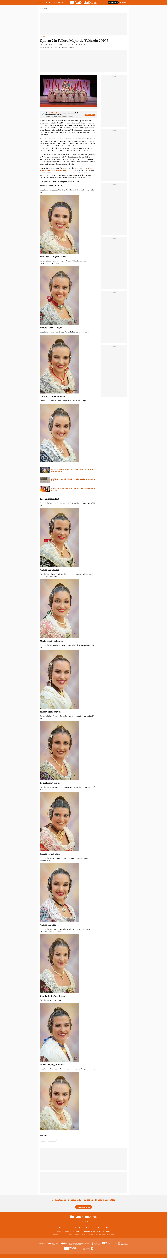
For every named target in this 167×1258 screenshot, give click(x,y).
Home (41, 8)
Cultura (94, 1227)
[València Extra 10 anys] (83, 1218)
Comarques (68, 1227)
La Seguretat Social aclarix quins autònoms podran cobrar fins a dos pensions (73, 489)
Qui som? (62, 1234)
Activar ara (89, 114)
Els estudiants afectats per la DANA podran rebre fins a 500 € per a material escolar (73, 470)
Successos (101, 1227)
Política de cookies (92, 1234)
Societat (88, 1227)
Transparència (111, 1234)
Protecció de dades (79, 1234)
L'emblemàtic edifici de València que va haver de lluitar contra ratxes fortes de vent (73, 480)
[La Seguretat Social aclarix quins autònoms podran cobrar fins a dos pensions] (45, 489)
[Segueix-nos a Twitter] (52, 2)
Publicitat (102, 1234)
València (42, 36)
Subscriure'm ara (83, 1207)
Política (75, 1227)
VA (59, 2)
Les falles (60, 1231)
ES (62, 2)
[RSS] (56, 2)
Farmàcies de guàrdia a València (73, 1231)
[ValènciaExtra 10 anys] (83, 2)
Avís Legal (69, 1234)
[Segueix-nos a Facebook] (49, 2)
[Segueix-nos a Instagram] (54, 2)
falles (43, 1140)
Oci (107, 1227)
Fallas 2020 (52, 1140)
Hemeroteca (106, 1231)
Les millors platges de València (92, 1231)
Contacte (55, 1234)
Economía (81, 1227)
